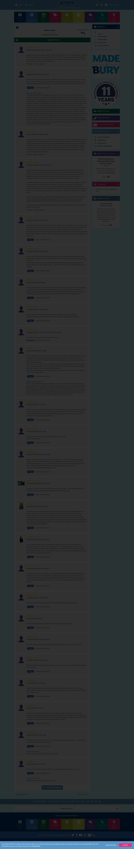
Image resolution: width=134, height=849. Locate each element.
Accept (125, 845)
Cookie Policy (36, 846)
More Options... (111, 845)
